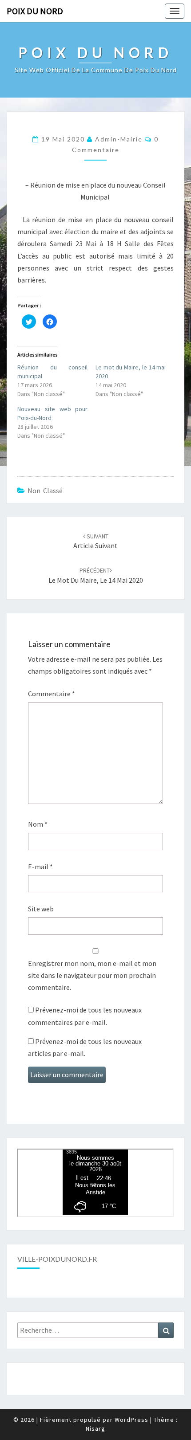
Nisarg (95, 1428)
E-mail (40, 866)
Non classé (45, 490)
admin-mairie (119, 139)
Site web (41, 908)
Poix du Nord (35, 10)
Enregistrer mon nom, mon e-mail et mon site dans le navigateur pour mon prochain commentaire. (92, 975)
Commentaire (51, 693)
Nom (38, 824)
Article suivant (95, 541)
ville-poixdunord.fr (57, 1259)
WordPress (131, 1420)
